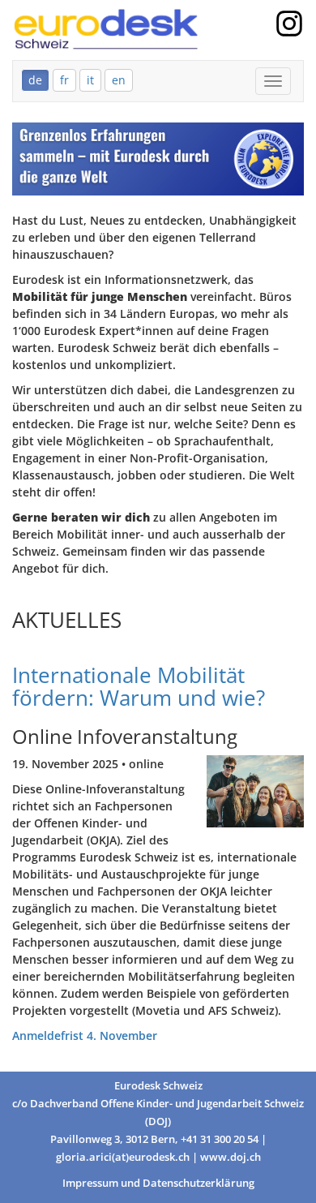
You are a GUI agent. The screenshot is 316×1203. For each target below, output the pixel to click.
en (119, 80)
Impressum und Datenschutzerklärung (158, 1183)
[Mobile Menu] (273, 81)
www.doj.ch (230, 1157)
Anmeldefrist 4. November (84, 1035)
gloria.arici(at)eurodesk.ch (123, 1157)
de (35, 80)
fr (64, 80)
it (90, 80)
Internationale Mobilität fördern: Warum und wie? (138, 686)
